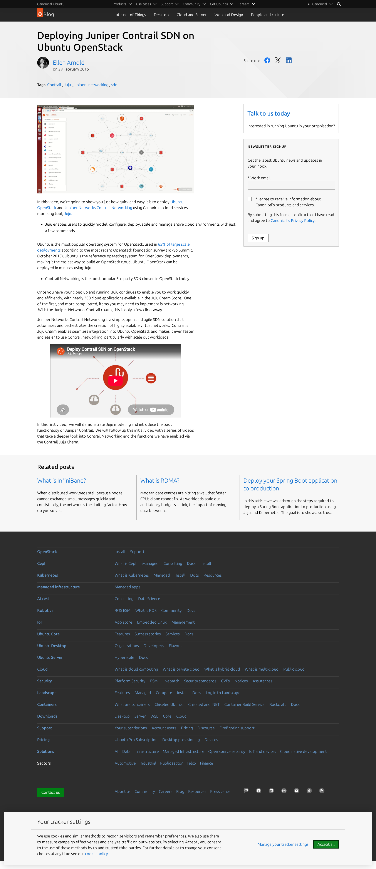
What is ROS (145, 610)
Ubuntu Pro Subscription (136, 739)
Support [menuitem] (167, 4)
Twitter (278, 60)
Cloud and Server (192, 14)
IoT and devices (262, 751)
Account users (164, 728)
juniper (80, 84)
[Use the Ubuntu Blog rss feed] (323, 792)
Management (183, 622)
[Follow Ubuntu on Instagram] (285, 792)
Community (171, 610)
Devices (211, 739)
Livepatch (171, 681)
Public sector (171, 763)
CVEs (225, 681)
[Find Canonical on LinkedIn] (273, 792)
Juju (67, 84)
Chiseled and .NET (204, 704)
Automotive (125, 763)
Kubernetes (47, 575)
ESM (154, 681)
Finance (206, 763)
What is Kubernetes (132, 575)
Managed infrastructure (58, 587)
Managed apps (127, 587)
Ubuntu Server (50, 657)
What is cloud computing (136, 669)
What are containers (132, 704)
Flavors (175, 645)
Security (44, 681)
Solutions (45, 751)
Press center (221, 791)
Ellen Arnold (69, 62)
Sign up (258, 238)
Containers (47, 704)
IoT (40, 622)
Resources (213, 575)
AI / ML (43, 598)
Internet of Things (130, 14)
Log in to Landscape (223, 692)
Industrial (148, 763)
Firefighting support (237, 728)
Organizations (127, 645)
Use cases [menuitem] (143, 4)
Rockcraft (277, 704)
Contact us (50, 792)
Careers (165, 791)
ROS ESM (123, 610)
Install (120, 551)
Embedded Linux (152, 622)
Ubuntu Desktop (51, 645)
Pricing (187, 728)
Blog (180, 791)
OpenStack (47, 551)
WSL (154, 716)
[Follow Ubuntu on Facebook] (260, 792)
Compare (164, 692)
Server (140, 716)
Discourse (206, 728)
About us (123, 791)
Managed (150, 563)
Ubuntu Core (48, 634)
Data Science (149, 598)
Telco (191, 763)
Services (173, 634)
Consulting (172, 563)
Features (122, 634)
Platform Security (130, 681)
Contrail (54, 84)
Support (137, 551)
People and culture (267, 14)
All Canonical (317, 4)
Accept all (326, 844)
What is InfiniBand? (61, 480)
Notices (241, 681)
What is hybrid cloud (222, 669)
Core (167, 716)
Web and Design (229, 14)
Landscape (47, 692)
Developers (154, 645)
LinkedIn (289, 60)
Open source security (226, 751)
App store (123, 622)
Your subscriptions (131, 728)
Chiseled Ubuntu (168, 704)
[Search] (339, 4)
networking (98, 84)
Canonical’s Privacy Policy (293, 220)
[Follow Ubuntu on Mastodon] (247, 792)
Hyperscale (124, 657)
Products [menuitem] (119, 4)
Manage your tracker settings (283, 844)
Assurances (262, 681)
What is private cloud (181, 669)
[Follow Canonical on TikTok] (310, 792)
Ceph (41, 563)
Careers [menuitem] (244, 4)
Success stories (148, 634)
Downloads (47, 716)
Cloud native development (303, 751)
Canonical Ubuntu (50, 4)
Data (126, 751)
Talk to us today (268, 113)
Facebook (267, 60)
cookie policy (96, 853)
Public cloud (294, 669)
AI (116, 751)
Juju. (68, 213)
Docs (191, 563)
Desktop (161, 14)
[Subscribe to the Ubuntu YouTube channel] (298, 792)
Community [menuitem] (191, 4)
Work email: (260, 178)
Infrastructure (146, 751)
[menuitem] (320, 4)
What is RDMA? (159, 480)
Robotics (45, 610)
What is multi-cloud (262, 669)
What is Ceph (126, 563)
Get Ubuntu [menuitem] (219, 4)
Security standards (200, 681)
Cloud (42, 669)
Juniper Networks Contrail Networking (98, 207)
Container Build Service (244, 704)
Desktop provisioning (181, 739)
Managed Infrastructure (183, 751)
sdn (114, 84)
